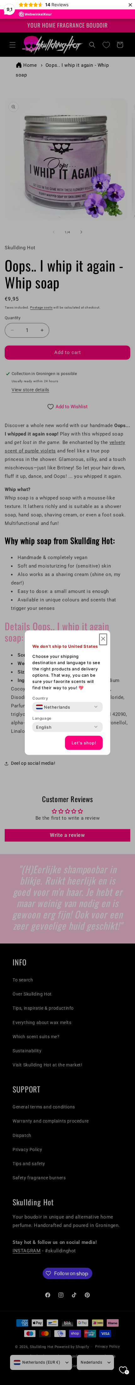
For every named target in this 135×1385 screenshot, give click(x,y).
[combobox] (53, 707)
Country (40, 697)
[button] (103, 639)
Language (41, 718)
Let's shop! (84, 742)
